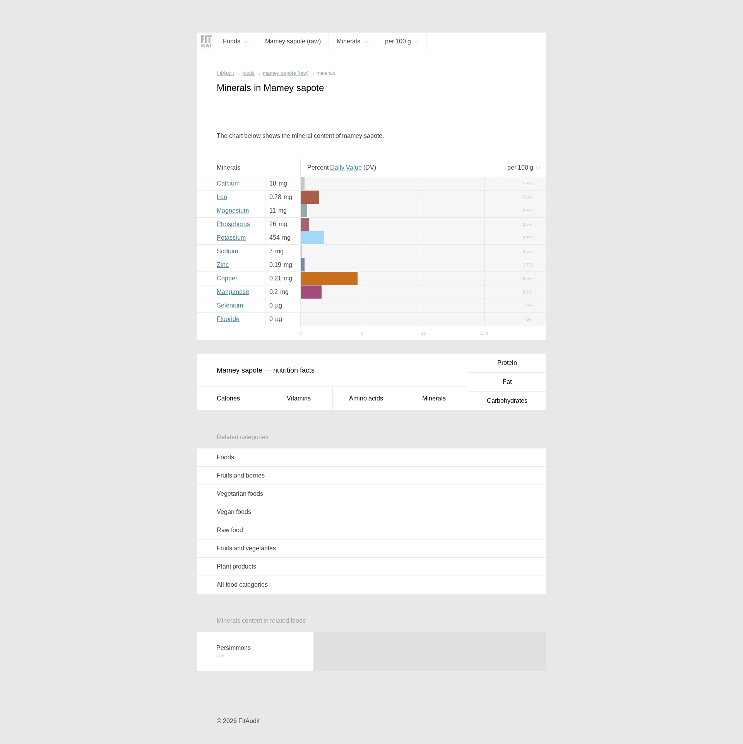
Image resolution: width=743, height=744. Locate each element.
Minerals (434, 398)
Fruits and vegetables (246, 548)
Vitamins (299, 398)
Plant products (236, 566)
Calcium (228, 183)
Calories (228, 398)
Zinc (223, 264)
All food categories (242, 584)
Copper (227, 278)
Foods (225, 457)
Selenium (230, 305)
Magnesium (233, 210)
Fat (507, 381)
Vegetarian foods (240, 493)
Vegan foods (234, 512)
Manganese (233, 292)
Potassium (231, 237)
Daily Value (346, 167)
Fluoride (228, 319)
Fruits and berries (241, 475)
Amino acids (366, 398)
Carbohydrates (507, 400)
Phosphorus (233, 224)
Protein (507, 362)
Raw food (230, 530)
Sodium (227, 251)
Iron (222, 197)
